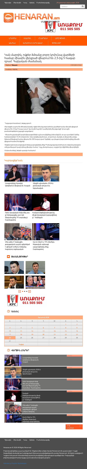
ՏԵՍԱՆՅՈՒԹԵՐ (19, 256)
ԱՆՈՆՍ (12, 43)
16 (77, 331)
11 (21, 331)
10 (10, 331)
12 (32, 331)
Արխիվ (31, 3)
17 (10, 334)
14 (55, 331)
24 (10, 338)
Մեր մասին (17, 3)
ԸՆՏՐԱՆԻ (43, 38)
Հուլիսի (21, 344)
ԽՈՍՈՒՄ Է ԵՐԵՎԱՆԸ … (33, 43)
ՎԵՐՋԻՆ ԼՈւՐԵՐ (20, 350)
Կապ (25, 3)
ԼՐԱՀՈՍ (12, 38)
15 (66, 331)
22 (66, 334)
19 (32, 334)
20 (43, 334)
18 (21, 334)
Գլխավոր (8, 3)
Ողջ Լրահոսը (70, 427)
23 (77, 334)
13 (43, 331)
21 (55, 334)
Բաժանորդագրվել (43, 3)
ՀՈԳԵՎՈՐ (56, 43)
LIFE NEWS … (61, 38)
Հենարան (14, 65)
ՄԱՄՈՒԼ (27, 38)
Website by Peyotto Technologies (15, 463)
